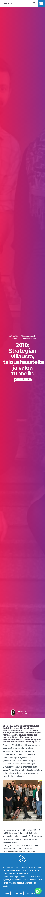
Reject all (18, 893)
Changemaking (14, 338)
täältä (5, 885)
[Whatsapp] (38, 891)
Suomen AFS (23, 711)
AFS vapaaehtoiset (28, 336)
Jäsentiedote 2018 (29, 338)
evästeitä (26, 867)
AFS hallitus (14, 336)
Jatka (7, 893)
